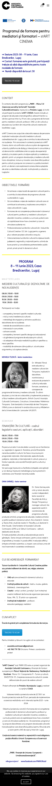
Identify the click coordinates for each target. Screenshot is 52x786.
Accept (26, 782)
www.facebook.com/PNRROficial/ (33, 761)
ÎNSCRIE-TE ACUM (12, 81)
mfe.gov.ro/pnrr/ (12, 761)
